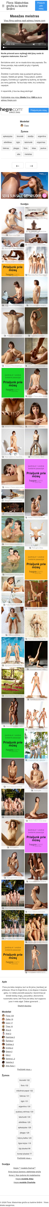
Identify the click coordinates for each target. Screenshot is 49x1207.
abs (18, 154)
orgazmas (41, 142)
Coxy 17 (9, 1022)
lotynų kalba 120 (25, 1138)
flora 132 (24, 1085)
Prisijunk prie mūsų (41, 5)
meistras (28, 154)
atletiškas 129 (24, 1122)
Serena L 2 (10, 1058)
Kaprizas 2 (10, 1037)
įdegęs (16, 148)
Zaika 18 (9, 1019)
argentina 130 (24, 1106)
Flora (26, 125)
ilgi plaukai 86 (24, 1148)
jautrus (43, 148)
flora (25, 148)
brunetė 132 (25, 1080)
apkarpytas (7, 136)
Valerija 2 (10, 1062)
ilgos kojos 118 (24, 1143)
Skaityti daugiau (24, 1005)
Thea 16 (9, 1026)
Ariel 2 (8, 1033)
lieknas (6, 148)
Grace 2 (9, 1051)
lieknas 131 (24, 1095)
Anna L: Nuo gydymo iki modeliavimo (24, 1175)
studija (30, 136)
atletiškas (8, 142)
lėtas (34, 148)
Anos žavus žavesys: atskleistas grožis (24, 1171)
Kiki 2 (8, 1055)
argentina (42, 136)
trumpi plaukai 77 (24, 1153)
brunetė (20, 136)
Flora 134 (10, 1015)
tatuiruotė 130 (24, 1117)
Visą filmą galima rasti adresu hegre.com (24, 20)
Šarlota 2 (9, 1040)
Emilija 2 (9, 1047)
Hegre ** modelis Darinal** (24, 1168)
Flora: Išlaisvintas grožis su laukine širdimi (17, 5)
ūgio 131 (24, 1101)
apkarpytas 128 (24, 1127)
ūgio (18, 142)
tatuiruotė (28, 142)
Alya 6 (8, 1030)
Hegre (24, 1178)
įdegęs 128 (24, 1132)
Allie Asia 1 (10, 1065)
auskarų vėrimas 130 (24, 1111)
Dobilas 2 (10, 1044)
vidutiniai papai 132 (24, 1090)
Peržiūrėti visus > (24, 1069)
